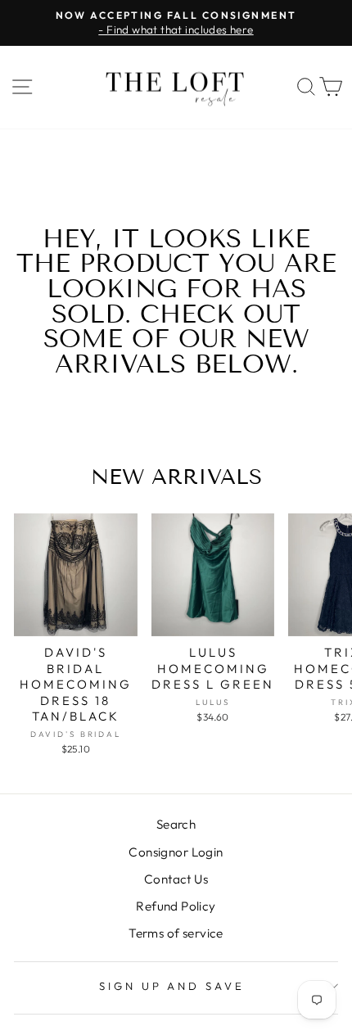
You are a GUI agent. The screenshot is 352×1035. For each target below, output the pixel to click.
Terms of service (176, 933)
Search (176, 824)
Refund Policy (175, 906)
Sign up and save (172, 985)
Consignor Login (176, 852)
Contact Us (176, 879)
